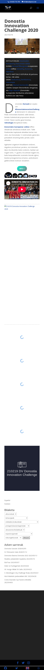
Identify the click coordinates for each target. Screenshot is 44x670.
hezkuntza (15, 79)
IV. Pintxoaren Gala (11, 552)
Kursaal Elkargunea (20, 66)
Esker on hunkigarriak (12, 566)
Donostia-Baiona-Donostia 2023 (16, 555)
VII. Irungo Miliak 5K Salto (13, 569)
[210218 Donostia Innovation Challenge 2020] (21, 207)
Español (7, 500)
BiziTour (7, 562)
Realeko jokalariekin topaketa (15, 559)
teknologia (10, 82)
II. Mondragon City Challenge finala (17, 573)
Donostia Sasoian (10, 548)
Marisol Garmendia (20, 85)
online (8, 69)
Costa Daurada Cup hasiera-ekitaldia (17, 580)
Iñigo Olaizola (14, 90)
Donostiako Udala (23, 64)
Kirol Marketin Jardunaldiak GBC (16, 576)
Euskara (7, 504)
